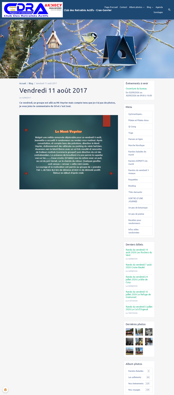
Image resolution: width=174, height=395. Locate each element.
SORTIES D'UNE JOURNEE (135, 200)
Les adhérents (138, 377)
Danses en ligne (135, 139)
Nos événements (138, 383)
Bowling (132, 186)
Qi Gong (132, 126)
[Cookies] (5, 390)
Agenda (159, 7)
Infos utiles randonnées (133, 231)
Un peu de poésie (136, 214)
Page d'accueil (111, 7)
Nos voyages (138, 390)
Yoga (130, 133)
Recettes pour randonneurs (134, 221)
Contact (123, 7)
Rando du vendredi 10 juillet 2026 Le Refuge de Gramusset (138, 294)
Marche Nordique (136, 145)
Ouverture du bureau (136, 88)
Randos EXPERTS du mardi (138, 162)
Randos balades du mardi (137, 153)
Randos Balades (138, 371)
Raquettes (133, 179)
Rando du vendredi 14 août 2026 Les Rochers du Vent (139, 252)
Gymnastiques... (135, 114)
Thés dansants (135, 192)
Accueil (22, 83)
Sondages (158, 12)
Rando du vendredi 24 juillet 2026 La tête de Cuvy (137, 279)
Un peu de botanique (138, 208)
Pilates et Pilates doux (138, 120)
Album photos (136, 7)
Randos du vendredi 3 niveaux (138, 171)
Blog (149, 7)
